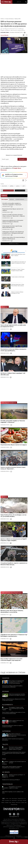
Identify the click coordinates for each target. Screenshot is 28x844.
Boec (26, 802)
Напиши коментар (8, 190)
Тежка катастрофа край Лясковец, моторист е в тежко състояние (17, 695)
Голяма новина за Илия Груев (17, 276)
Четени (11, 199)
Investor (5, 678)
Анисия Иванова (4, 35)
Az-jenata (6, 772)
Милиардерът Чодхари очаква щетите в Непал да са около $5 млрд (16, 708)
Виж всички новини (14, 243)
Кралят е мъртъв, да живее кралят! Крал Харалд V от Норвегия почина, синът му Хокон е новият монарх (14, 753)
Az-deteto (7, 802)
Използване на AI (14, 828)
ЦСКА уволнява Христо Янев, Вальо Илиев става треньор (17, 285)
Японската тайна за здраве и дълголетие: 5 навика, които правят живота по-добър (16, 748)
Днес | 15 (19, 1)
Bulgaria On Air (21, 798)
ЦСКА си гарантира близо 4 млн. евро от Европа (18, 255)
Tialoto (5, 744)
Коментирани (20, 199)
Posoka (22, 802)
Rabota (2, 802)
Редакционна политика (8, 822)
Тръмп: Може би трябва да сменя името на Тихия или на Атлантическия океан (13, 713)
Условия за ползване (19, 820)
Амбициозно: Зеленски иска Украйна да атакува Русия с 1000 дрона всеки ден (13, 232)
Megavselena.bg (14, 804)
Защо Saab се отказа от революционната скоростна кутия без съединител (17, 735)
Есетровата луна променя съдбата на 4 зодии (15, 787)
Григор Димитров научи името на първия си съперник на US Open (18, 262)
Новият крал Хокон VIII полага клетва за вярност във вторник (13, 238)
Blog (10, 802)
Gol (3, 718)
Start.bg (13, 802)
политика (4, 185)
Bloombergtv (7, 704)
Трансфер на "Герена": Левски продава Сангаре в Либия (17, 270)
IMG (3, 798)
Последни (4, 199)
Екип (9, 819)
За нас (5, 819)
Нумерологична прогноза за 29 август (11, 779)
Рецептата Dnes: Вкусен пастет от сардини (14, 444)
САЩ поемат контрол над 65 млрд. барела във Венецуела (12, 226)
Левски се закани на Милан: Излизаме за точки (17, 292)
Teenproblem (7, 784)
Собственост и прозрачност (10, 823)
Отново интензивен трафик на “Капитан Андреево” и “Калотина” (12, 204)
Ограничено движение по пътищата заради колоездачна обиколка (12, 221)
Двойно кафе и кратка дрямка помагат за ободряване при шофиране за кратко (12, 767)
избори (11, 185)
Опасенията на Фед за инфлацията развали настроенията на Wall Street (12, 686)
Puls (4, 759)
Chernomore (18, 802)
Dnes (10, 798)
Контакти (15, 819)
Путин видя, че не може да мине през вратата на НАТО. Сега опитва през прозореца (16, 682)
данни (18, 185)
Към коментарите (20, 190)
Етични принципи (21, 822)
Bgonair (5, 691)
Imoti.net (24, 800)
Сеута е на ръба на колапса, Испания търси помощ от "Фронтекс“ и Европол (13, 215)
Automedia (6, 731)
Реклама (21, 819)
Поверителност (7, 820)
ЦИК (23, 185)
